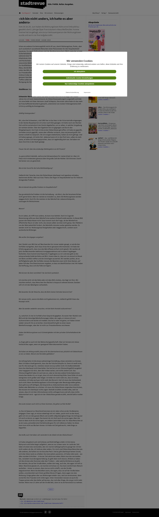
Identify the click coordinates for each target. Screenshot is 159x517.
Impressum (87, 92)
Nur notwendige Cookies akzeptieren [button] (79, 84)
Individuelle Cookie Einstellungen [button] (79, 78)
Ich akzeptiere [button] (79, 71)
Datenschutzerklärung (72, 92)
